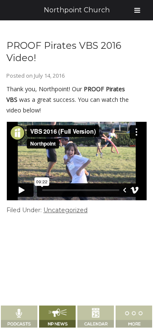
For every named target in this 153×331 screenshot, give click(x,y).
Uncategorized (65, 210)
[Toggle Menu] (137, 10)
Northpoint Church (77, 10)
